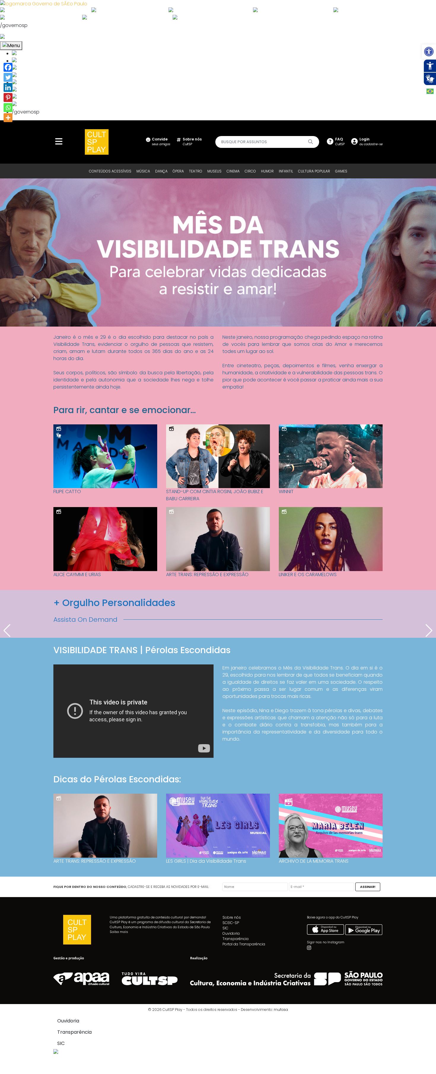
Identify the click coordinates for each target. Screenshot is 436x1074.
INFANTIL (286, 171)
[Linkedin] (8, 87)
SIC (225, 928)
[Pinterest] (8, 97)
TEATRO (195, 171)
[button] (429, 51)
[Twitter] (8, 77)
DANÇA (161, 171)
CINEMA (233, 171)
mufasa (281, 1009)
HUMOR (267, 171)
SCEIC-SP (230, 922)
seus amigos (161, 141)
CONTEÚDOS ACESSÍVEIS (110, 171)
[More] (8, 117)
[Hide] (5, 128)
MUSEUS (214, 171)
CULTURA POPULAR (314, 171)
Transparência (235, 938)
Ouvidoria (231, 933)
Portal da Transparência (243, 944)
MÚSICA (143, 171)
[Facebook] (8, 67)
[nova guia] (25, 37)
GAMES (341, 171)
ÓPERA (178, 171)
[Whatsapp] (8, 107)
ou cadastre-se (371, 141)
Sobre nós (231, 917)
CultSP (192, 141)
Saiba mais (119, 931)
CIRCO (250, 171)
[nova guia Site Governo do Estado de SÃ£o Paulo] (43, 3)
